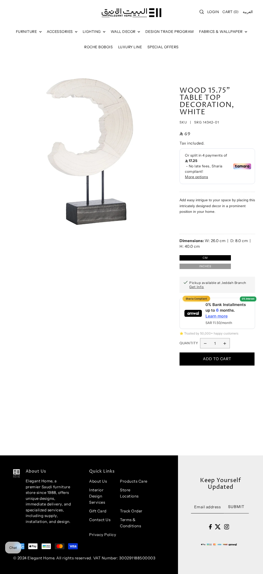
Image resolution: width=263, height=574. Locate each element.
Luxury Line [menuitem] (130, 47)
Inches (205, 266)
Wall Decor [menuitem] (124, 31)
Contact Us (99, 519)
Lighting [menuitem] (92, 31)
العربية (248, 11)
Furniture (27, 31)
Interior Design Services (97, 496)
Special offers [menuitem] (163, 47)
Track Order (131, 511)
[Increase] (225, 343)
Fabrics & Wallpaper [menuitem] (221, 31)
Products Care (133, 481)
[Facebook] (210, 527)
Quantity (189, 343)
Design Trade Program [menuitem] (169, 31)
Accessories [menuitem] (60, 31)
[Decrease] (205, 343)
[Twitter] (218, 527)
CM (205, 258)
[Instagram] (226, 527)
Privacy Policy (102, 534)
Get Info (196, 287)
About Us (98, 481)
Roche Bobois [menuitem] (98, 47)
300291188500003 (137, 558)
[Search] (201, 12)
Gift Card (98, 511)
